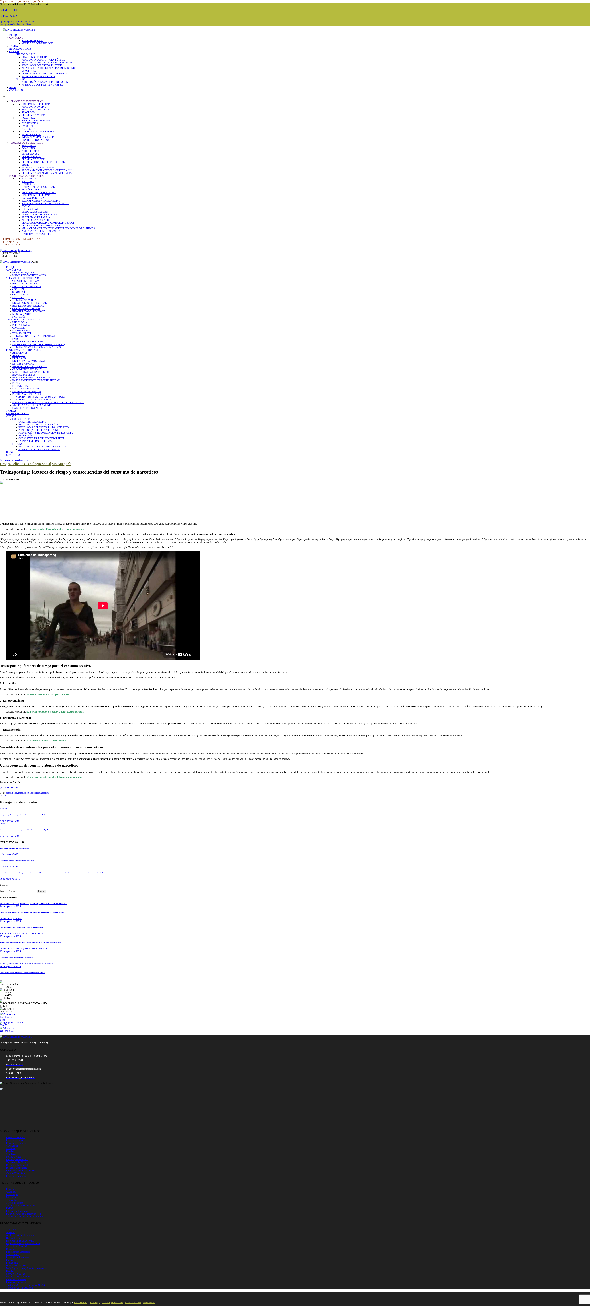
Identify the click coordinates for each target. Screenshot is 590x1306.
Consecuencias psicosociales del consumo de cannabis (54, 777)
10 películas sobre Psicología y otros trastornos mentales (56, 529)
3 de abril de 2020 (9, 866)
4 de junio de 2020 (9, 854)
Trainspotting (43, 792)
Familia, (4, 963)
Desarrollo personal (43, 963)
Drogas (5, 464)
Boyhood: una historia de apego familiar (48, 694)
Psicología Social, (39, 903)
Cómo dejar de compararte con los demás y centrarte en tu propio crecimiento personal (32, 912)
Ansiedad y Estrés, (22, 948)
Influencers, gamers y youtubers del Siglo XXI (17, 860)
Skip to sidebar (22, 1)
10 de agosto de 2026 (10, 966)
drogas (9, 792)
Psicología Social (38, 464)
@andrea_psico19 (9, 787)
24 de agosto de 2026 (10, 906)
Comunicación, (26, 963)
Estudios (17, 918)
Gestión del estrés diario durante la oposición (16, 957)
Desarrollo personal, (10, 903)
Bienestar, (25, 903)
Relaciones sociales (57, 903)
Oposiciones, (6, 918)
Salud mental (36, 933)
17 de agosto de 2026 (10, 936)
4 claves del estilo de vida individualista (14, 848)
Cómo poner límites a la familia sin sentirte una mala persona (22, 973)
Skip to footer (36, 1)
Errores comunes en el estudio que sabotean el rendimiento (21, 927)
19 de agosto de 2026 (10, 921)
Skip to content (7, 1)
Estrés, (35, 948)
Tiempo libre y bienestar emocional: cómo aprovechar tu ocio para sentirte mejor (30, 942)
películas (16, 792)
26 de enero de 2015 (10, 879)
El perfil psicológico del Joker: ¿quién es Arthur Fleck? (55, 711)
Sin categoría (61, 464)
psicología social (29, 792)
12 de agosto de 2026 (10, 951)
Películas (18, 464)
